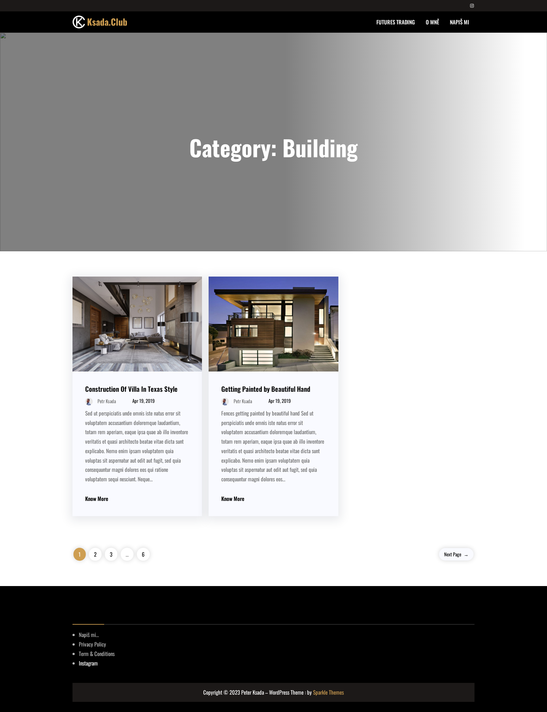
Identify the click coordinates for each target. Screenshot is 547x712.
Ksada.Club (107, 21)
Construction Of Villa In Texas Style (131, 389)
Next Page (456, 554)
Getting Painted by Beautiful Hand (265, 389)
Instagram (88, 663)
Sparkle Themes (328, 692)
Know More (96, 499)
